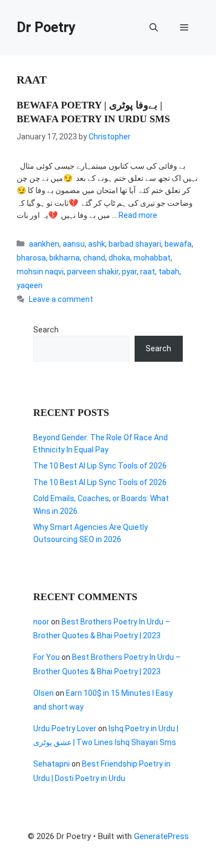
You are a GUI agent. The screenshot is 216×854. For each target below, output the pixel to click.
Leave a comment (61, 299)
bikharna (64, 257)
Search (46, 329)
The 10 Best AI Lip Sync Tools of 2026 (100, 465)
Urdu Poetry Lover (64, 728)
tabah (168, 271)
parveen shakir (93, 271)
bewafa (178, 243)
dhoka (119, 257)
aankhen (44, 243)
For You (46, 657)
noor (41, 621)
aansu (74, 243)
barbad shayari (135, 243)
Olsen (43, 693)
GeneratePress (161, 836)
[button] (153, 27)
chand (94, 257)
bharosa (31, 257)
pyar (129, 271)
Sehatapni (51, 763)
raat (147, 271)
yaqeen (30, 285)
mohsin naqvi (40, 271)
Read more (138, 215)
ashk (96, 243)
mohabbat (152, 257)
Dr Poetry (46, 27)
